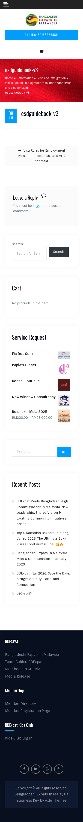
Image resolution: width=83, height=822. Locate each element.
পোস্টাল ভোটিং (24, 593)
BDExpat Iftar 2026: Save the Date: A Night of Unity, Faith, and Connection (43, 579)
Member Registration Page (27, 711)
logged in (39, 206)
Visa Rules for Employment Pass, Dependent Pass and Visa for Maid (41, 156)
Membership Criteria (22, 669)
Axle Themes (56, 800)
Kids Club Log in (18, 738)
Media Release (17, 676)
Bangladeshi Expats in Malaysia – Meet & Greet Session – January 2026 (43, 558)
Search (17, 244)
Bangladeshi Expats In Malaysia (32, 654)
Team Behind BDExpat (23, 662)
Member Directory (20, 703)
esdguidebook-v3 (40, 113)
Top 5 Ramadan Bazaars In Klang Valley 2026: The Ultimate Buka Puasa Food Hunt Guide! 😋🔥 (43, 538)
